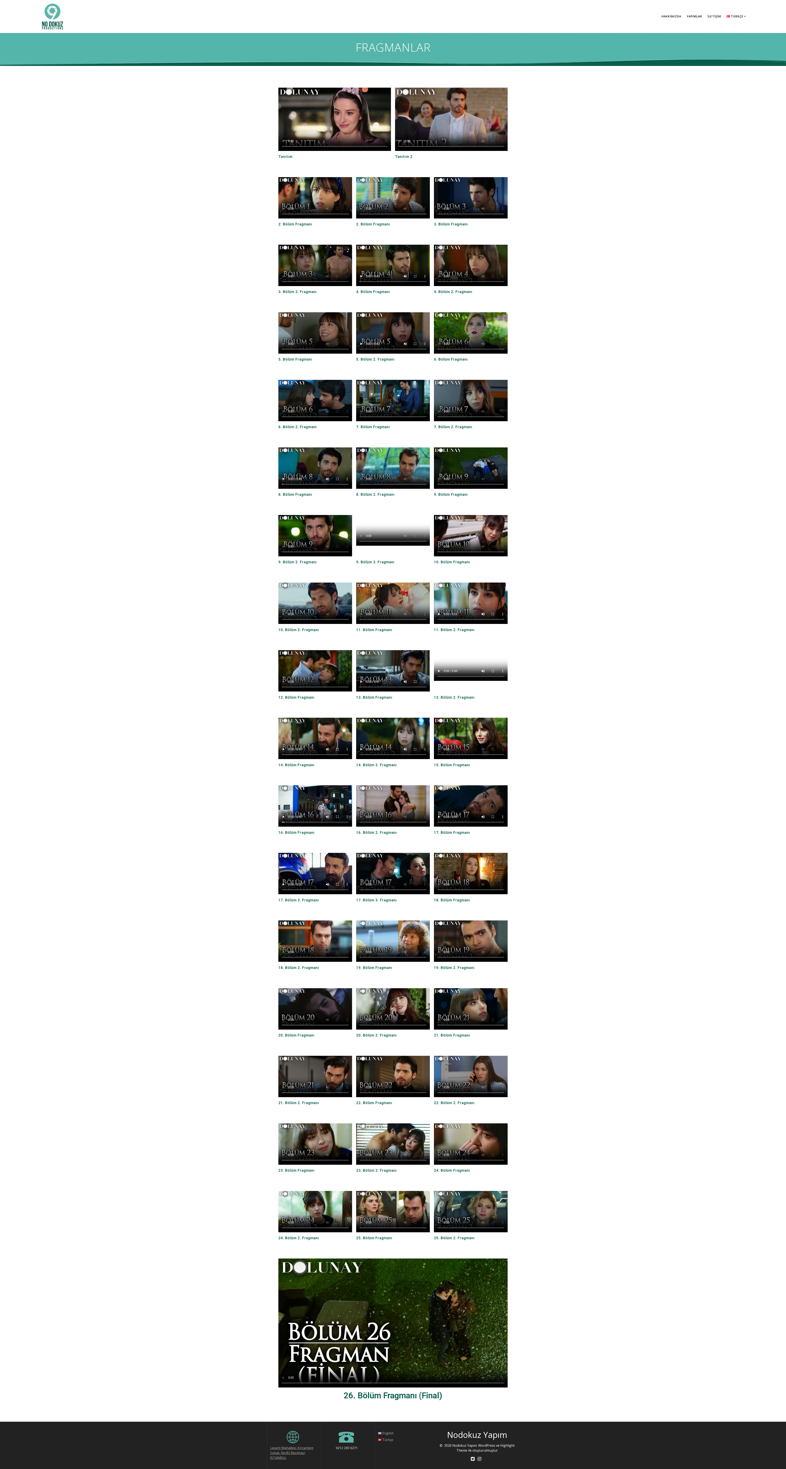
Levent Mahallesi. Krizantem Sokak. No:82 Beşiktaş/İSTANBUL (291, 1453)
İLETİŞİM (714, 16)
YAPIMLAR (694, 16)
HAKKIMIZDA (671, 16)
